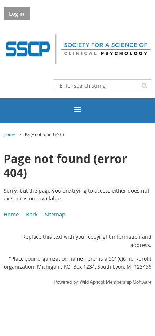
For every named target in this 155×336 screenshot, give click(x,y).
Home (9, 134)
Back (32, 214)
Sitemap (55, 214)
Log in (16, 13)
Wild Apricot (92, 282)
